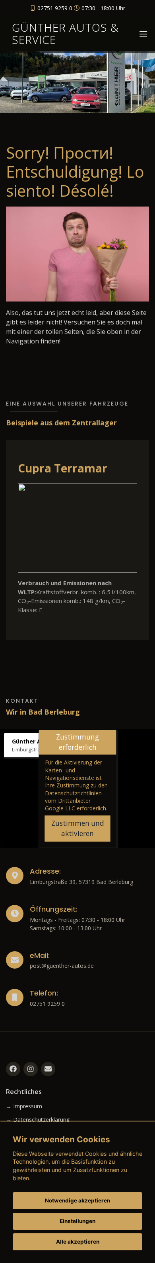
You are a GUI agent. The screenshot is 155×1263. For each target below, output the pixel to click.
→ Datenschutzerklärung (38, 1120)
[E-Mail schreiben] (48, 1069)
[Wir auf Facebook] (13, 1069)
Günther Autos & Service (65, 33)
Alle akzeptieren (77, 1241)
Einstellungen (77, 1221)
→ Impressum (24, 1106)
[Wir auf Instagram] (30, 1069)
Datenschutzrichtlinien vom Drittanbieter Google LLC (73, 800)
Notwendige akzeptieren (77, 1200)
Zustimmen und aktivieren (77, 828)
